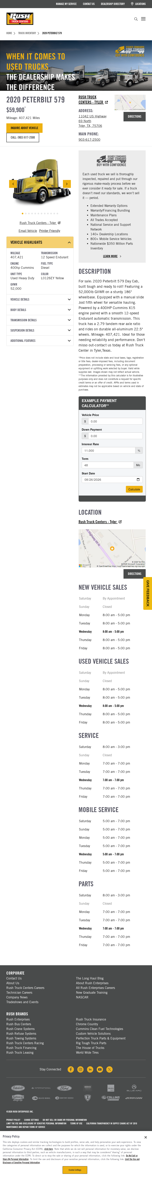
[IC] (87, 1101)
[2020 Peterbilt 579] (40, 183)
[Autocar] (18, 1101)
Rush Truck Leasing (19, 1052)
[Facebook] (70, 1069)
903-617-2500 (89, 140)
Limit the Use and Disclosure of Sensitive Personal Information (36, 1123)
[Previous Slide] (13, 184)
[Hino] (87, 1091)
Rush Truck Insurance (91, 1019)
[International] (41, 1091)
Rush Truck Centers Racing (25, 1043)
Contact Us (89, 4)
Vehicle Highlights (26, 242)
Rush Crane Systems (20, 1029)
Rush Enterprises (18, 1019)
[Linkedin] (90, 1069)
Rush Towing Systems (21, 1038)
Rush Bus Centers (18, 1024)
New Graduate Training (91, 992)
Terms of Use (76, 1123)
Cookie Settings (31, 1119)
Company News (17, 997)
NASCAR (82, 997)
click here (48, 1149)
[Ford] (64, 1091)
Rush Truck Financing (21, 1048)
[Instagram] (80, 1069)
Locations (140, 4)
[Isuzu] (110, 1091)
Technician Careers (19, 992)
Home (9, 33)
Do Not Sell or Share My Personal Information (65, 1119)
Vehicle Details (19, 299)
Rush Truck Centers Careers (25, 988)
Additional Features (22, 341)
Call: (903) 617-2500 (23, 137)
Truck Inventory (27, 33)
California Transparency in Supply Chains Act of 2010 (111, 1123)
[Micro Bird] (64, 1101)
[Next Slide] (67, 184)
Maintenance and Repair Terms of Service (25, 1126)
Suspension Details (22, 330)
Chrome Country (87, 1024)
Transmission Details (23, 320)
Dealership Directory (113, 4)
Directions (134, 116)
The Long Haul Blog (90, 978)
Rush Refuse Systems (21, 1033)
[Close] (145, 1137)
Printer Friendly (49, 231)
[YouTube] (100, 1069)
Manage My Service (66, 4)
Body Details (18, 310)
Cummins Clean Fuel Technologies (99, 1029)
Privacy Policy (13, 1119)
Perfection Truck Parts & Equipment (100, 1038)
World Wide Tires (87, 1052)
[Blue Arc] (133, 1091)
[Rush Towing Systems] (133, 1101)
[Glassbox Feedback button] (147, 593)
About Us (12, 983)
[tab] (22, 213)
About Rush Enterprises (92, 983)
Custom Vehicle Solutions (93, 1033)
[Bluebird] (41, 1101)
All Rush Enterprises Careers (95, 988)
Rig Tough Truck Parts (91, 1043)
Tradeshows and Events (22, 1002)
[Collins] (110, 1101)
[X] (109, 1069)
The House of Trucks (90, 1048)
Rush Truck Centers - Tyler (38, 223)
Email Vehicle (28, 231)
